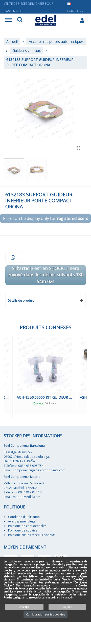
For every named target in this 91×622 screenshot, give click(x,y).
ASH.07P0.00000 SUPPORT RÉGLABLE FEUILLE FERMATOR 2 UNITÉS (57, 397)
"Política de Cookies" (63, 585)
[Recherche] (20, 20)
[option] (57, 377)
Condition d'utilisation (24, 517)
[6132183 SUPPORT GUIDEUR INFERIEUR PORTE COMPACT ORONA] (78, 148)
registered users (72, 218)
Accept (24, 606)
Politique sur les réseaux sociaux (31, 535)
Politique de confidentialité (27, 526)
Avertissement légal (22, 521)
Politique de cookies (22, 530)
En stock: (52, 403)
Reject (67, 606)
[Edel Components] (45, 20)
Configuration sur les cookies (45, 614)
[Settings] (82, 20)
